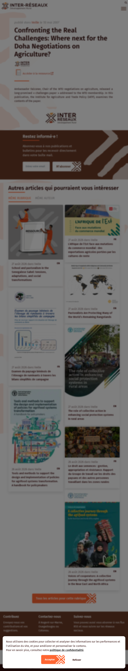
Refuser (76, 659)
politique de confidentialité (67, 650)
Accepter (50, 659)
